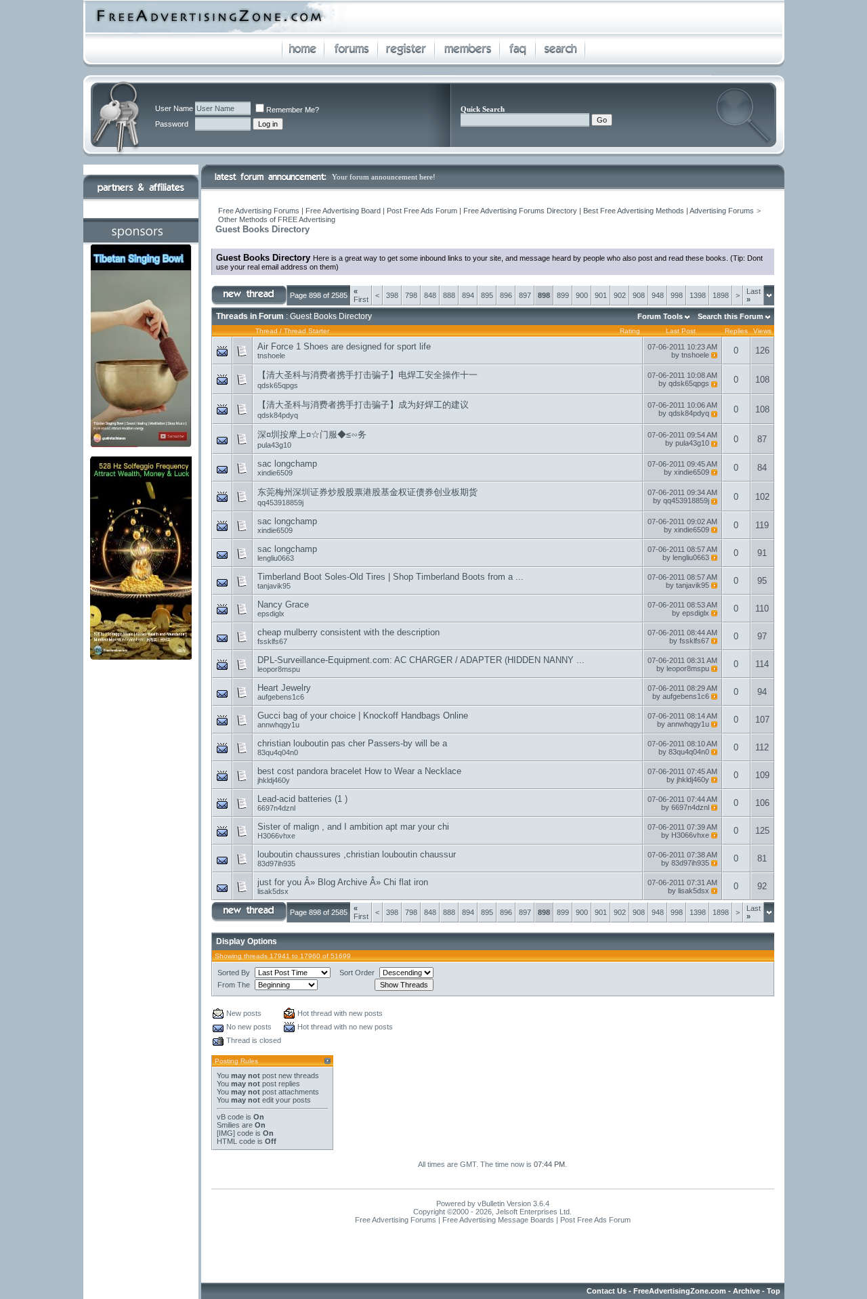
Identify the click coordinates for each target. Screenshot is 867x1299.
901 (601, 295)
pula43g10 (274, 445)
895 (487, 295)
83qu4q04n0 (277, 752)
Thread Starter (306, 331)
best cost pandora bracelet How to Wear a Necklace (359, 771)
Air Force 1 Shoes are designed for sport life (344, 346)
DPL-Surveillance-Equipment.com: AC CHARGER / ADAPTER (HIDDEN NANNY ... (421, 660)
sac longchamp (287, 464)
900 (582, 295)
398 (392, 295)
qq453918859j (280, 502)
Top (773, 1291)
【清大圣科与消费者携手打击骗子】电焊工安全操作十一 (367, 375)
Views (762, 331)
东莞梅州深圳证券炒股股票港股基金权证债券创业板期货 (367, 492)
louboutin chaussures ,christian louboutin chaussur (356, 854)
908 (639, 295)
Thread (266, 331)
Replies (736, 331)
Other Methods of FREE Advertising (276, 219)
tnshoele (271, 356)
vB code (230, 1117)
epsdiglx (270, 614)
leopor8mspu (278, 669)
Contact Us (607, 1291)
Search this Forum (730, 316)
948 (658, 295)
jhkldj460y (273, 780)
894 (468, 295)
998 (677, 295)
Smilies (228, 1125)
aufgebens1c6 (280, 697)
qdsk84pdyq (277, 415)
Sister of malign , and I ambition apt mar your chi (353, 827)
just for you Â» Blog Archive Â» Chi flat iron (342, 882)
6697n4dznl (276, 808)
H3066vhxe (276, 836)
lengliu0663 (275, 558)
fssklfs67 (272, 641)
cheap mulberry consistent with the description (348, 632)
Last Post (681, 331)
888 (449, 295)
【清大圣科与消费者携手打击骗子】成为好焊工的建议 (363, 405)
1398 (698, 295)
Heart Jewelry (284, 688)
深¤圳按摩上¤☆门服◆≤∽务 (311, 434)
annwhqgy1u (278, 725)
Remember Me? (292, 110)
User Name (174, 108)
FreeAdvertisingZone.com (679, 1291)
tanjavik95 (274, 586)
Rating (630, 331)
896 (506, 295)
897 (525, 295)
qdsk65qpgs (277, 385)
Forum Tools (660, 316)
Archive (746, 1291)
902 (620, 295)
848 (430, 295)
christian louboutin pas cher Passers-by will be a (352, 743)
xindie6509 (275, 473)
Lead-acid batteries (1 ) (302, 799)
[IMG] (226, 1133)
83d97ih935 (276, 863)
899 (563, 295)
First (361, 295)
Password (171, 124)
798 (411, 295)
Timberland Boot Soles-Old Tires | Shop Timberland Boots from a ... (390, 577)
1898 (721, 295)
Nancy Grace (283, 604)
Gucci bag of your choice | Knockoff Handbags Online (362, 715)
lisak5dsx (273, 891)
